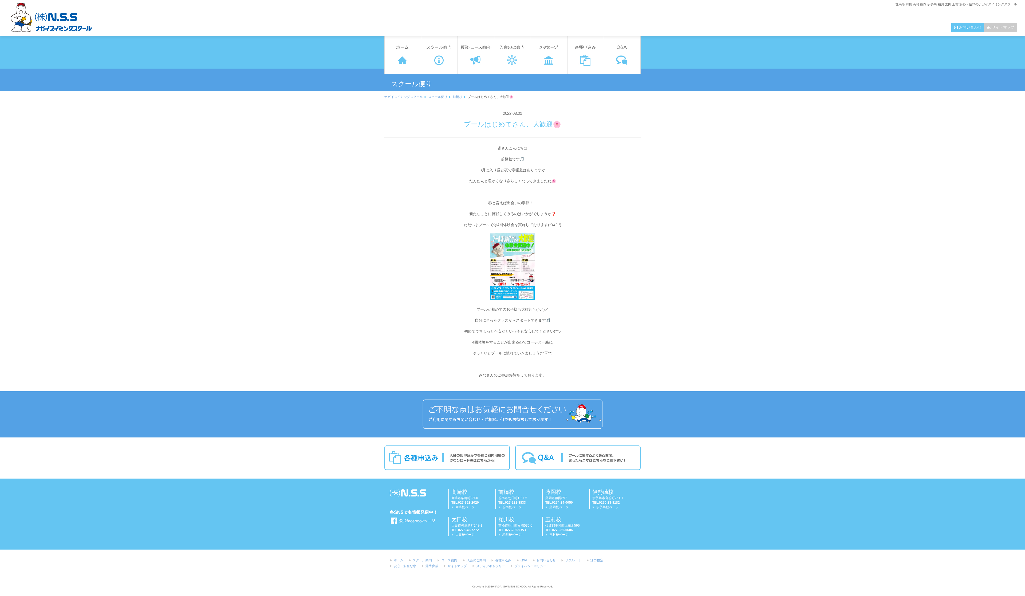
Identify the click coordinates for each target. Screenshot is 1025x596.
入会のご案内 (476, 560)
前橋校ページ (512, 507)
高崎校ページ (465, 507)
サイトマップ (1003, 27)
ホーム (398, 560)
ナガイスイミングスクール (403, 97)
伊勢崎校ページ (607, 507)
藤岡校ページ (559, 507)
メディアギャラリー (490, 566)
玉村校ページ (559, 534)
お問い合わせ (970, 27)
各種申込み (503, 560)
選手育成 (431, 566)
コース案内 (449, 560)
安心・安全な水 (405, 566)
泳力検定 (596, 560)
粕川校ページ (512, 534)
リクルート (573, 560)
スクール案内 (422, 560)
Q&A (524, 560)
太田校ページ (465, 534)
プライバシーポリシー (530, 566)
